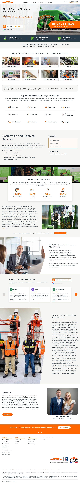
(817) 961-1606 (73, 2)
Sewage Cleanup (8, 88)
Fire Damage (5, 441)
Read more (12, 300)
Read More (7, 414)
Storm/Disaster (5, 445)
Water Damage (5, 439)
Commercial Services (56, 146)
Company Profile (18, 439)
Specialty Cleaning (6, 452)
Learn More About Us (56, 140)
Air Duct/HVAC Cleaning (40, 88)
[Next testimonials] (76, 294)
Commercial (35, 2)
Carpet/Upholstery (50, 88)
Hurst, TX (51, 154)
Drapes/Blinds (7, 89)
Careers (17, 441)
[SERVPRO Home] (7, 2)
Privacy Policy (31, 441)
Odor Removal (14, 89)
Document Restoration (68, 88)
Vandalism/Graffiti (32, 89)
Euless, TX (57, 154)
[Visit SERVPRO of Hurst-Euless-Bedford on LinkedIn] (38, 432)
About (42, 2)
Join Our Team (54, 143)
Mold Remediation (6, 443)
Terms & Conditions (32, 439)
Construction (5, 448)
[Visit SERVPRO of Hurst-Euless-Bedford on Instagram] (41, 433)
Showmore (4, 228)
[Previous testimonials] (4, 294)
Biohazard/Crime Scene (17, 88)
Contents (39, 89)
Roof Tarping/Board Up (23, 89)
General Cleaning (6, 454)
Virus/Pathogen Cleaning (28, 88)
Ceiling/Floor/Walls (58, 88)
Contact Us (49, 2)
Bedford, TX (63, 154)
